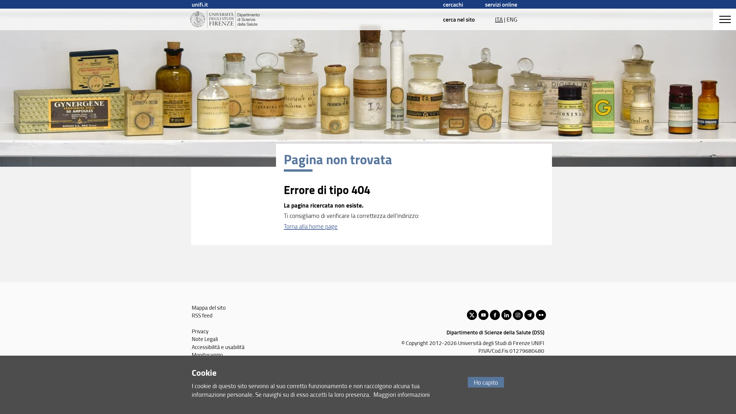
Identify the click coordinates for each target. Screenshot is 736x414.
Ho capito (486, 382)
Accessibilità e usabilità (218, 347)
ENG (512, 19)
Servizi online (501, 4)
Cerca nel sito (459, 19)
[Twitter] (472, 315)
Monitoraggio (207, 355)
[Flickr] (541, 315)
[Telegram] (529, 315)
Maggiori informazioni (401, 394)
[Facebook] (495, 315)
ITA (499, 19)
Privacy (200, 331)
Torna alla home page (311, 226)
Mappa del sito (209, 307)
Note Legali (205, 339)
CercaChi (453, 4)
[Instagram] (518, 315)
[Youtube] (483, 315)
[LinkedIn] (506, 315)
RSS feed (202, 315)
